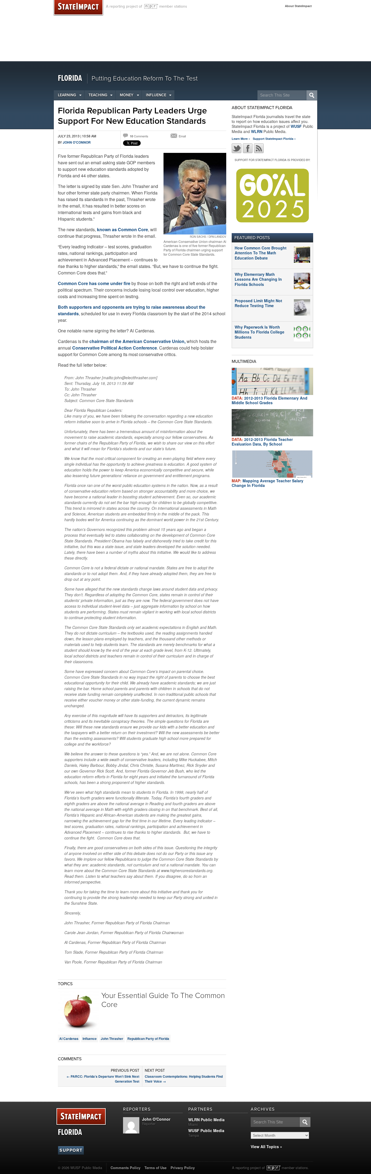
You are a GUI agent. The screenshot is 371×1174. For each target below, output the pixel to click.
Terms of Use (155, 1167)
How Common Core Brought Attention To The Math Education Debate (261, 252)
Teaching (98, 95)
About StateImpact (298, 6)
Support (70, 1150)
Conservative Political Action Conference (114, 348)
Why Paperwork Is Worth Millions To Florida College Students (259, 331)
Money (126, 95)
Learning (67, 95)
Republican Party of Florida (148, 1038)
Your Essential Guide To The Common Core (163, 1000)
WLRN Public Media (206, 1119)
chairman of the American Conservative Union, (137, 341)
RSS (259, 148)
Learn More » (241, 139)
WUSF (296, 126)
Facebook (248, 148)
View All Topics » (266, 1146)
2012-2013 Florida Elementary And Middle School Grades (269, 400)
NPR (151, 6)
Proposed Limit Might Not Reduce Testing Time (258, 303)
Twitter (236, 148)
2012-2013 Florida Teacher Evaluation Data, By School (262, 442)
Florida (70, 78)
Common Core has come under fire (94, 283)
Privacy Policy (183, 1167)
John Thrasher (112, 1038)
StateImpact (81, 1116)
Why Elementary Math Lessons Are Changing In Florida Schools (258, 279)
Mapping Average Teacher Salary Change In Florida (267, 483)
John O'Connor (77, 142)
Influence (156, 95)
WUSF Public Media (206, 1130)
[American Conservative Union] (195, 193)
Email (182, 136)
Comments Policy (125, 1167)
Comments (139, 136)
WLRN (256, 131)
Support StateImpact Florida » (274, 139)
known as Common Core (122, 229)
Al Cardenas (68, 1038)
